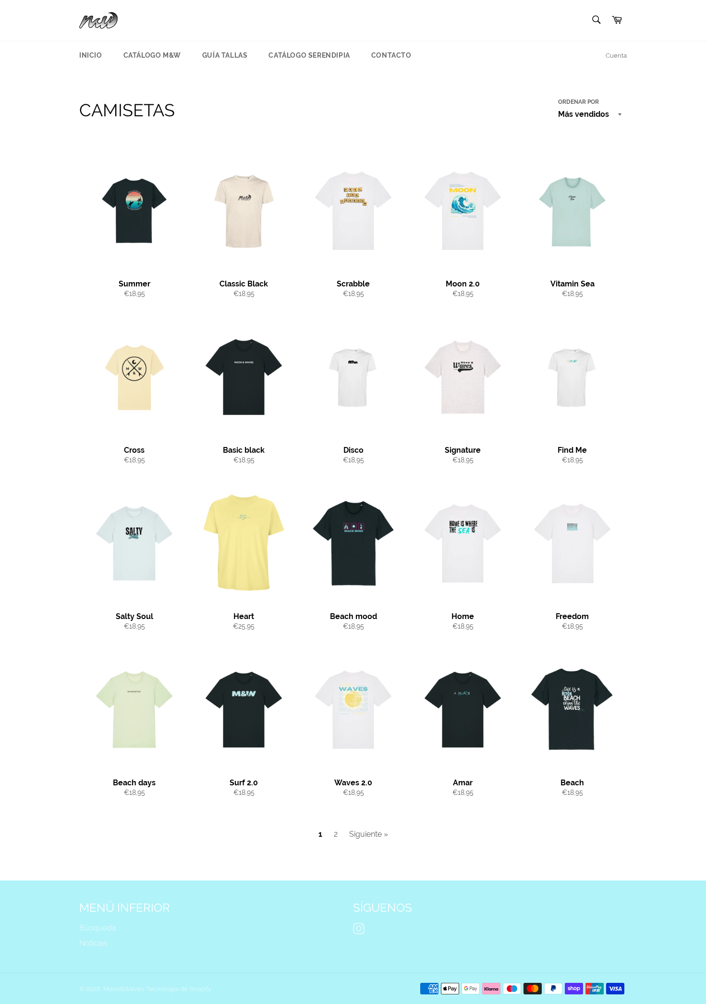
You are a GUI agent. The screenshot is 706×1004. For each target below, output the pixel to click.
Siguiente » (368, 834)
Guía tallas (225, 55)
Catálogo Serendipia (309, 55)
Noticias (93, 943)
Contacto (391, 55)
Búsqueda (97, 927)
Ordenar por (578, 102)
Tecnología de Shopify (178, 988)
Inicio (90, 55)
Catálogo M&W (152, 55)
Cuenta (616, 55)
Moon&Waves (123, 988)
